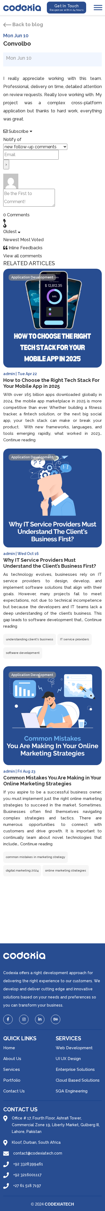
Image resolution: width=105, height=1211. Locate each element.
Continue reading (19, 440)
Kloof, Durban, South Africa (36, 1142)
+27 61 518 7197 (27, 1185)
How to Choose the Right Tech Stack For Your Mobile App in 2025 (51, 383)
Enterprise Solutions (75, 1069)
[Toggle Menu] (98, 7)
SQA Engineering (72, 1091)
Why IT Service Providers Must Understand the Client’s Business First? (49, 563)
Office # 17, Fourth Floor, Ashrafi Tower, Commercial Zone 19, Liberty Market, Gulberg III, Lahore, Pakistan (56, 1125)
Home (9, 1047)
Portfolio (11, 1080)
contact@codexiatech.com (37, 1153)
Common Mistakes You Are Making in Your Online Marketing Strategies (52, 780)
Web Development (74, 1047)
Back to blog (27, 24)
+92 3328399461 (28, 1164)
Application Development (32, 277)
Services (11, 1069)
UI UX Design (68, 1058)
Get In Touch (66, 7)
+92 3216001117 (27, 1175)
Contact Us (14, 1091)
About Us (12, 1058)
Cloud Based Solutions (78, 1080)
